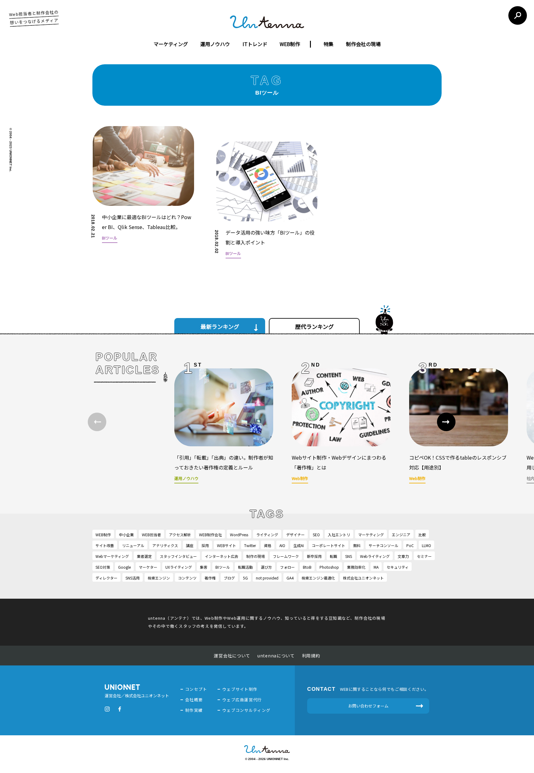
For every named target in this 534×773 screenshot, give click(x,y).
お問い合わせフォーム (368, 706)
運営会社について (232, 655)
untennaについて (276, 655)
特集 (328, 44)
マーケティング (171, 44)
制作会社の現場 (363, 44)
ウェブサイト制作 (239, 689)
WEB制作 (290, 44)
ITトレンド (255, 44)
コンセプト (196, 689)
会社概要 (194, 700)
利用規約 (311, 655)
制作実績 (194, 710)
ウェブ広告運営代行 (242, 700)
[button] (446, 422)
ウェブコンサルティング (246, 710)
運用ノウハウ (215, 44)
